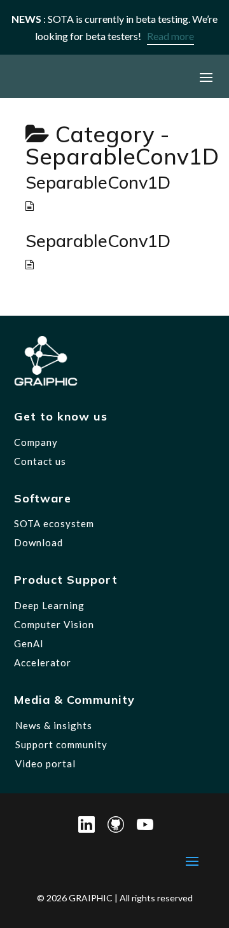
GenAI (29, 643)
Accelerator (42, 662)
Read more (170, 36)
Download (38, 542)
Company (36, 442)
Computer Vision (54, 624)
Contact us (40, 461)
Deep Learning (49, 605)
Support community (61, 744)
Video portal (45, 763)
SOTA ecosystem (54, 523)
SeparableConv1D (97, 182)
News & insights (53, 725)
